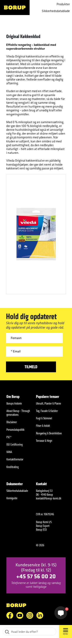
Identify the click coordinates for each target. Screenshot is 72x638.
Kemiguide (11, 498)
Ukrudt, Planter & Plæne (48, 403)
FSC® (8, 437)
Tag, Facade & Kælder (47, 411)
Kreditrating (12, 467)
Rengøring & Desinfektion (49, 433)
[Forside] (15, 7)
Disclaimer (11, 422)
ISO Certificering (14, 444)
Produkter (63, 4)
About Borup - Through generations (18, 413)
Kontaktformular (14, 459)
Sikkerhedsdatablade (56, 11)
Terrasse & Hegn (44, 441)
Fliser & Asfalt (43, 426)
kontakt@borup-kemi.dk (48, 498)
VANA (9, 452)
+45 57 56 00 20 (36, 576)
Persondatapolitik (15, 430)
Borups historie (14, 403)
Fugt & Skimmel (44, 418)
